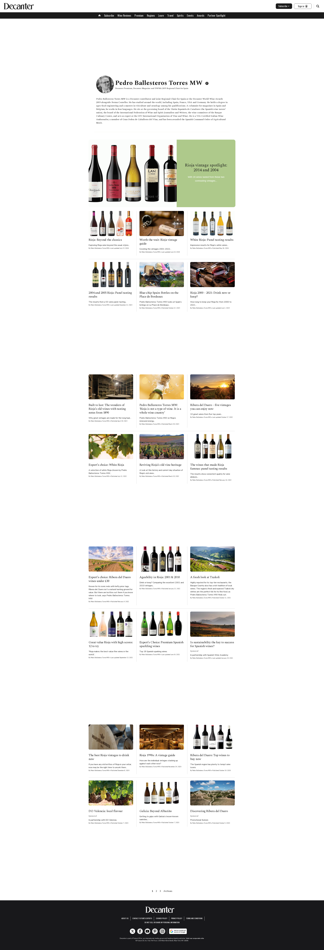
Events (190, 15)
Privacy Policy (176, 918)
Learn (161, 15)
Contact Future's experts (142, 918)
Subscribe (282, 6)
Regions (151, 15)
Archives (168, 891)
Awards (200, 15)
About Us (124, 918)
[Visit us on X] (132, 931)
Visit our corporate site (195, 938)
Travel (170, 15)
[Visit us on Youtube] (147, 931)
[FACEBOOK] (207, 83)
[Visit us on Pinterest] (155, 931)
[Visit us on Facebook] (140, 931)
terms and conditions (194, 918)
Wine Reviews (124, 15)
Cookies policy (161, 918)
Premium (139, 15)
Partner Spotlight (217, 15)
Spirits (180, 15)
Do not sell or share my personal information (162, 922)
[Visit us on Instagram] (162, 931)
